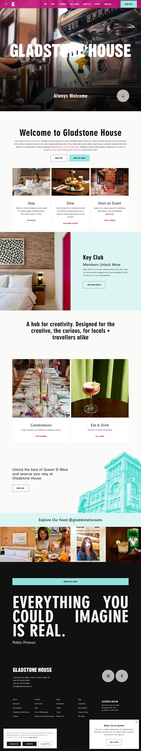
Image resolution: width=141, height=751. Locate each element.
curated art (76, 150)
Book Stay (128, 4)
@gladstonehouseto (85, 520)
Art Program (17, 708)
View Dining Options (70, 223)
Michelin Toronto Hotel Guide (67, 147)
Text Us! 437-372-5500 (21, 683)
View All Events (114, 742)
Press (58, 712)
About (15, 699)
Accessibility (82, 708)
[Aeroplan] (110, 701)
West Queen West (33, 141)
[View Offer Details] (35, 271)
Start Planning (109, 220)
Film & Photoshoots (41, 712)
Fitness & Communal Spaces (45, 716)
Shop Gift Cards (79, 158)
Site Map (81, 716)
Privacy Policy (83, 712)
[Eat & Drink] (100, 388)
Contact (37, 699)
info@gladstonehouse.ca (22, 686)
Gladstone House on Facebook (122, 676)
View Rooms (31, 220)
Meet (53, 4)
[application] (30, 738)
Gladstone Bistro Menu (21, 712)
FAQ (36, 708)
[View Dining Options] (70, 182)
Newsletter (60, 704)
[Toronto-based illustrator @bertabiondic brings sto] (88, 544)
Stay (45, 4)
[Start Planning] (110, 182)
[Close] (136, 722)
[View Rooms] (31, 182)
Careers (16, 716)
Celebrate (62, 4)
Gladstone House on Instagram (108, 676)
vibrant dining (62, 150)
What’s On (87, 4)
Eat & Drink (74, 4)
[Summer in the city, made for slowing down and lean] (17, 544)
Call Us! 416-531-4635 (21, 680)
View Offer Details (94, 285)
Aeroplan (107, 4)
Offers (97, 4)
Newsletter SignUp (70, 581)
